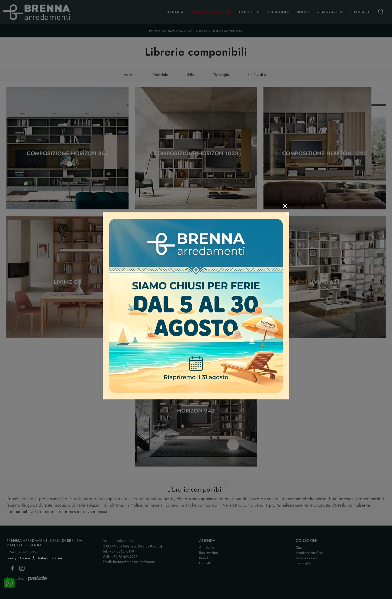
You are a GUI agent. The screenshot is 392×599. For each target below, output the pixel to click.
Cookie (25, 558)
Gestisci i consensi (50, 558)
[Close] (285, 206)
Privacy (11, 558)
